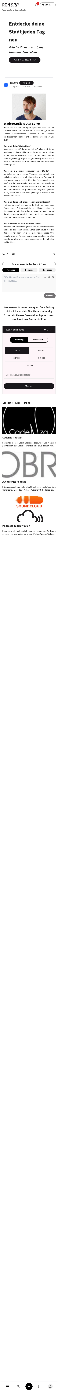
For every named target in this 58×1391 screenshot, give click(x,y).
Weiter (49, 295)
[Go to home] (10, 4)
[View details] (29, 420)
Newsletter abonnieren (25, 59)
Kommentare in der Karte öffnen (29, 264)
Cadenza (28, 442)
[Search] (18, 1386)
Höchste (29, 270)
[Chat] (39, 1386)
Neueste (11, 270)
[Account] (50, 1386)
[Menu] (7, 1386)
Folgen (26, 82)
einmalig (19, 339)
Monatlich (38, 339)
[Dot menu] (52, 85)
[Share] (54, 253)
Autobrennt (36, 490)
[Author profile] (6, 85)
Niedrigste (47, 270)
